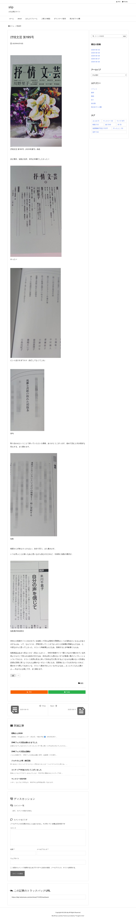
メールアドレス (42, 849)
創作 (19, 26)
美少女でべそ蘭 (96, 107)
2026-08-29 (95, 53)
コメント (13, 828)
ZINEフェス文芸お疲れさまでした (24, 742)
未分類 (93, 103)
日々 (92, 100)
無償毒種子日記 (100, 128)
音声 (96, 132)
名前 (12, 849)
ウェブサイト (14, 858)
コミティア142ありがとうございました (26, 770)
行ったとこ (118, 128)
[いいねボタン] (13, 675)
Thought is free (79, 916)
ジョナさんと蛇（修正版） (21, 761)
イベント (94, 89)
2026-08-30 (95, 50)
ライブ (120, 121)
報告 (92, 96)
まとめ (96, 121)
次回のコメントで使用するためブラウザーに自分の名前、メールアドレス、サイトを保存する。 (44, 867)
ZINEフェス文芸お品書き (21, 751)
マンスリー (108, 121)
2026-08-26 (95, 62)
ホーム (12, 26)
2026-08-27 (95, 59)
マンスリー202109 (18, 779)
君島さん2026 (17, 733)
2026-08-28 (95, 56)
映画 (96, 124)
